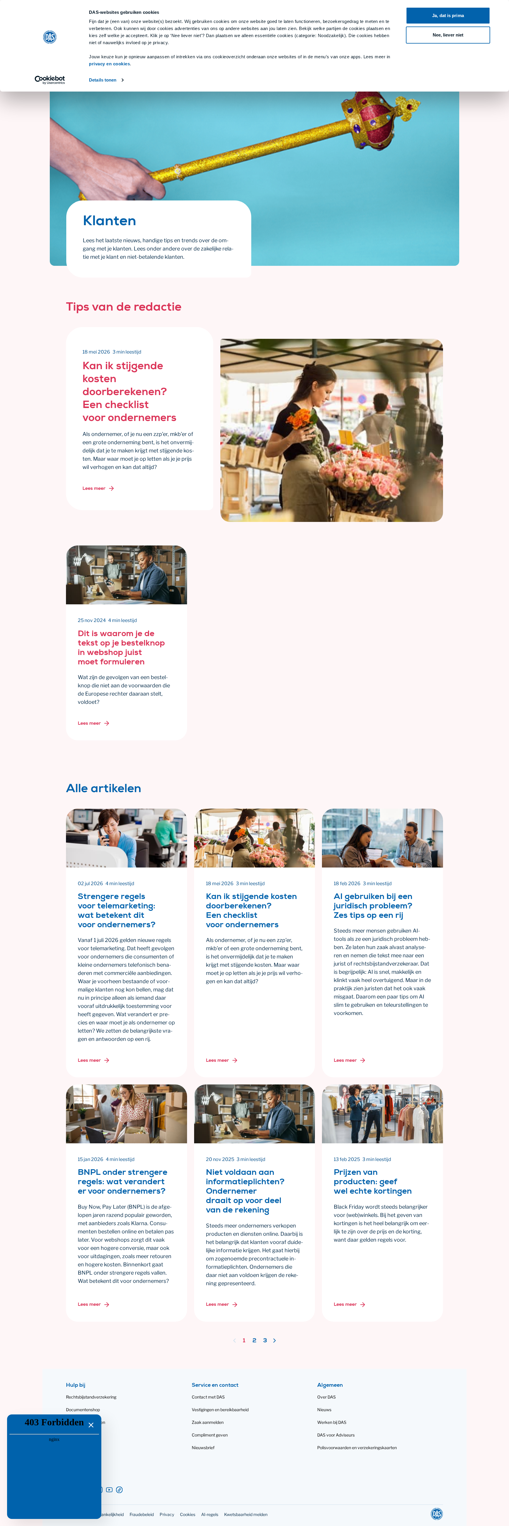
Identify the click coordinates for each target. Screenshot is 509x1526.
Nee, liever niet (448, 34)
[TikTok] (119, 1490)
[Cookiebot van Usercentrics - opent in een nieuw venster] (50, 80)
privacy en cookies (109, 63)
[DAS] (437, 1514)
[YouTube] (109, 1490)
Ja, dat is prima (448, 15)
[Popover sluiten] (91, 1425)
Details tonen (102, 79)
